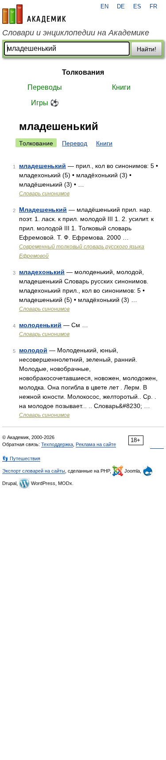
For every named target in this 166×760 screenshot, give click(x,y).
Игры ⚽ (45, 103)
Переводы (44, 87)
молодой (33, 350)
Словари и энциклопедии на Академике (75, 32)
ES (137, 7)
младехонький (42, 271)
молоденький (40, 324)
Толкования (83, 72)
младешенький (42, 165)
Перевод (74, 143)
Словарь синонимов (44, 194)
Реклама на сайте (96, 444)
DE (121, 7)
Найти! (146, 49)
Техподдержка (57, 444)
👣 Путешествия (21, 458)
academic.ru (34, 14)
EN (104, 7)
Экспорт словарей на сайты (33, 471)
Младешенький (43, 209)
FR (153, 7)
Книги (121, 87)
